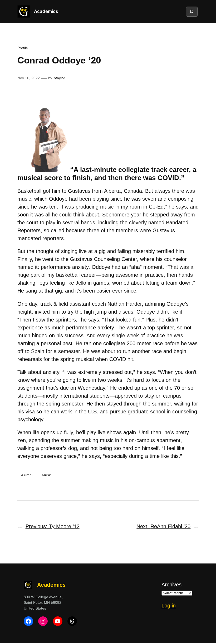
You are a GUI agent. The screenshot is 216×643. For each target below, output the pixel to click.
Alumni (26, 475)
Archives (171, 584)
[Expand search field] (191, 11)
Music (47, 475)
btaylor (59, 78)
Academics (46, 11)
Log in (168, 606)
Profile (22, 48)
